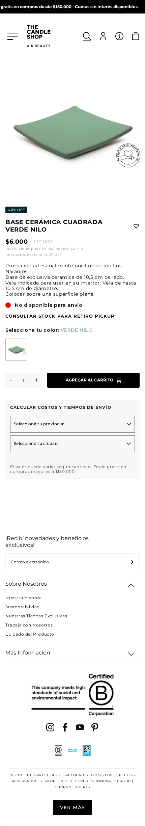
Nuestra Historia (23, 597)
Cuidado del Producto (29, 634)
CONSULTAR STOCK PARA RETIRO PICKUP (60, 316)
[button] (87, 36)
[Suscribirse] (131, 562)
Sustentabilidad (22, 606)
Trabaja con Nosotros (29, 625)
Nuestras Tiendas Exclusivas (36, 615)
